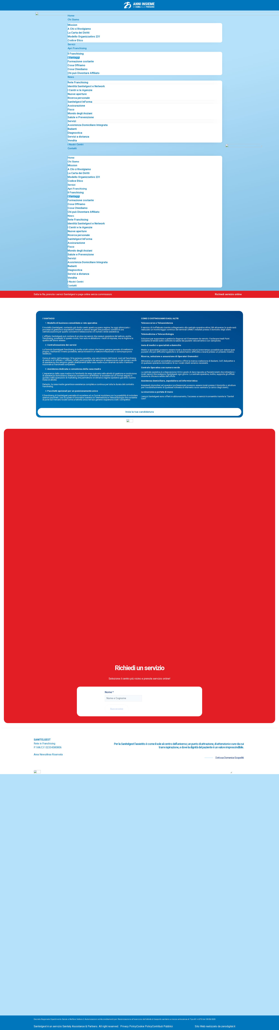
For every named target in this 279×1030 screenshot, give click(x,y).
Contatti (72, 148)
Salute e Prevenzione (81, 117)
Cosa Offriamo (76, 65)
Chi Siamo (73, 19)
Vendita (72, 140)
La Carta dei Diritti (78, 32)
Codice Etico (75, 40)
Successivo (116, 708)
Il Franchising (76, 53)
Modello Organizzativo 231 (84, 36)
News (71, 77)
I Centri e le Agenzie (80, 90)
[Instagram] (41, 762)
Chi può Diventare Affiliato (83, 73)
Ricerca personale (79, 97)
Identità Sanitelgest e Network (86, 86)
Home (71, 15)
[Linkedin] (51, 762)
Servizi (71, 44)
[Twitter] (46, 762)
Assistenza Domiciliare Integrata (88, 125)
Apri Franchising (77, 48)
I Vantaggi (74, 57)
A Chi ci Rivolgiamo (79, 28)
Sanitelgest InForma (80, 101)
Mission (72, 24)
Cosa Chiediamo (78, 69)
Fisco (71, 109)
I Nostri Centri (75, 144)
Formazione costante (81, 61)
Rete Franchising (78, 82)
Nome (109, 692)
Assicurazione (76, 105)
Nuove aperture (77, 94)
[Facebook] (36, 762)
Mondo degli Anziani (80, 113)
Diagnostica (75, 132)
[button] (145, 152)
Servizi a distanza (78, 136)
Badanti (72, 128)
